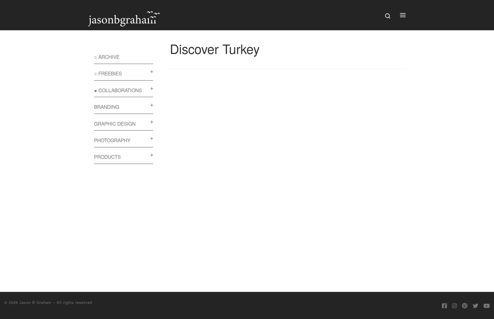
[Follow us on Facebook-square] (444, 305)
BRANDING (106, 106)
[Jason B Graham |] (124, 13)
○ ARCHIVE (106, 56)
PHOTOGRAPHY (112, 140)
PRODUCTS (107, 156)
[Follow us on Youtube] (486, 305)
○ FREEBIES (108, 73)
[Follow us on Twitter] (475, 305)
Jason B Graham (35, 302)
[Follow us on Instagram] (454, 305)
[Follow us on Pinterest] (464, 305)
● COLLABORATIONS (118, 90)
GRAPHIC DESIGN (115, 123)
